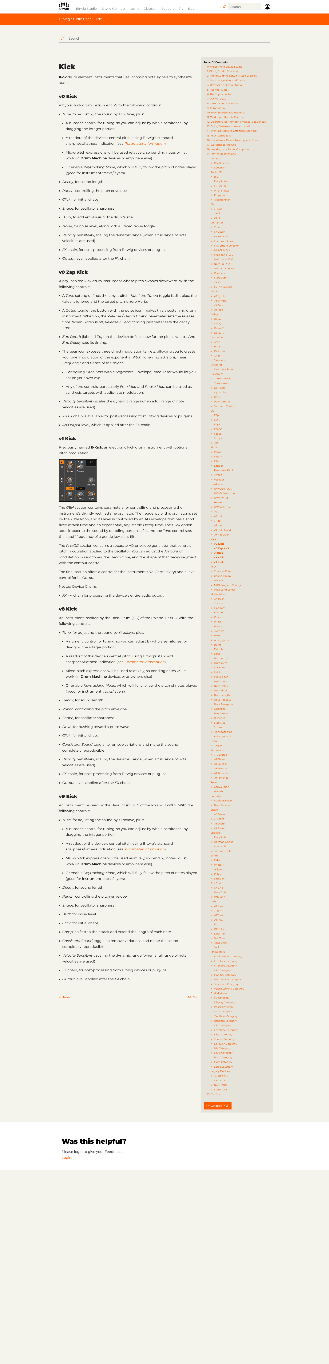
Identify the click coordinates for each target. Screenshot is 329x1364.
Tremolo (219, 630)
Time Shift (220, 942)
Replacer (219, 273)
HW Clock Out (223, 488)
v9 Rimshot (221, 777)
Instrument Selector (226, 245)
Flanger (219, 612)
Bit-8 (217, 346)
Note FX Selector (224, 268)
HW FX (218, 502)
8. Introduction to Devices (223, 103)
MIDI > (193, 997)
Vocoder (219, 479)
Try (181, 8)
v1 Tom (218, 910)
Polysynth (220, 874)
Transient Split (223, 850)
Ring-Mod (220, 195)
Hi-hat (215, 511)
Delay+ (218, 318)
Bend (217, 644)
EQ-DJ (218, 429)
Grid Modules (219, 993)
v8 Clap (218, 213)
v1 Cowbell (220, 754)
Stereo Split (221, 277)
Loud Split (220, 846)
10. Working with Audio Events (226, 112)
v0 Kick (219, 543)
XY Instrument (223, 286)
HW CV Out (221, 497)
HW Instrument (223, 506)
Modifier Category (225, 974)
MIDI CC (219, 580)
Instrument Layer (225, 241)
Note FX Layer (222, 263)
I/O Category (221, 997)
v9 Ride (218, 309)
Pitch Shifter (221, 190)
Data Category (223, 1011)
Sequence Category (226, 984)
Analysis (216, 158)
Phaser (218, 621)
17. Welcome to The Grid (221, 144)
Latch (217, 672)
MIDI (213, 566)
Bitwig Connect (113, 8)
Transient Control (224, 406)
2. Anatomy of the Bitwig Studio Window (232, 75)
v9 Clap (218, 217)
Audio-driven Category (228, 956)
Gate (217, 396)
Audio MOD (221, 1075)
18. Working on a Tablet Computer (228, 149)
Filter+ (218, 456)
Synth (214, 855)
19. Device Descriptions (221, 153)
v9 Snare (219, 828)
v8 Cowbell (221, 763)
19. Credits (213, 1094)
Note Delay (221, 685)
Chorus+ (219, 598)
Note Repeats (222, 699)
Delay (214, 314)
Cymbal (215, 291)
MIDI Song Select (224, 589)
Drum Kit (216, 364)
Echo (217, 653)
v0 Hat (218, 516)
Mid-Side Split (223, 250)
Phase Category (223, 1006)
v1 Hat (217, 520)
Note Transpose (223, 704)
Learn (134, 8)
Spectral (216, 832)
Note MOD (220, 1084)
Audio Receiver (223, 800)
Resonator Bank (224, 470)
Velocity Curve (223, 736)
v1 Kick (218, 552)
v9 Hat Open (222, 534)
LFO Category (222, 970)
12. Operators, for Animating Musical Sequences (236, 121)
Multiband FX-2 (223, 254)
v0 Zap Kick (222, 548)
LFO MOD (220, 1080)
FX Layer (219, 231)
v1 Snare (219, 818)
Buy (191, 8)
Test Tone (219, 938)
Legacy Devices (220, 1071)
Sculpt (218, 438)
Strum (218, 727)
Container (217, 222)
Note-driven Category (227, 979)
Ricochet (219, 717)
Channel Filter (223, 571)
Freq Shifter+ (222, 181)
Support (167, 8)
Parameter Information (145, 143)
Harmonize (221, 658)
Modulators (218, 951)
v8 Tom (218, 915)
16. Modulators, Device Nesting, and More (232, 140)
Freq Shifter (221, 186)
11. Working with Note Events (225, 117)
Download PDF (217, 1106)
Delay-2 (219, 328)
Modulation (218, 594)
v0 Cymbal (220, 296)
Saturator (219, 360)
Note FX (215, 635)
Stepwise (219, 722)
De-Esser (219, 387)
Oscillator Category (226, 1016)
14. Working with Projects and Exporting (232, 130)
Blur (216, 176)
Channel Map (222, 575)
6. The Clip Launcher (219, 94)
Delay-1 (218, 323)
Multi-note (220, 681)
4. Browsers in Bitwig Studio (224, 84)
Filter (214, 447)
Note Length (222, 695)
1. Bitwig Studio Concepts (222, 71)
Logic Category (223, 1066)
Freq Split (220, 837)
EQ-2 (217, 419)
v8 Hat (218, 525)
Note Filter (220, 690)
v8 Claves (219, 759)
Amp (217, 341)
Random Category (225, 1020)
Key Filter (220, 667)
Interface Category (225, 965)
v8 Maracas (221, 768)
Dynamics (217, 373)
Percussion (217, 750)
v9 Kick (219, 561)
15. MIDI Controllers (219, 135)
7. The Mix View (216, 98)
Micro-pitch (221, 676)
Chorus (218, 603)
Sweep (218, 474)
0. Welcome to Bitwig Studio (224, 66)
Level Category (223, 1052)
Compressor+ (222, 378)
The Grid (216, 883)
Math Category (223, 1061)
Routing (216, 795)
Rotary (218, 626)
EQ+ (216, 415)
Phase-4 (219, 864)
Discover (150, 8)
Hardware (217, 484)
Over (217, 355)
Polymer (219, 869)
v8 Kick (219, 557)
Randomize (221, 713)
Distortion (217, 337)
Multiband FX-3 (223, 259)
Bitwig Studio (86, 8)
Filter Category (223, 1034)
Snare (214, 809)
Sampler (219, 878)
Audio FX (216, 172)
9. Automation (216, 107)
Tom (213, 901)
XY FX (217, 282)
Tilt (216, 442)
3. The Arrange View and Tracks (226, 80)
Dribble (219, 649)
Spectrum (220, 167)
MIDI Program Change (228, 585)
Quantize (220, 708)
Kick (213, 539)
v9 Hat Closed (222, 530)
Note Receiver (222, 805)
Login (66, 1158)
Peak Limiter (222, 401)
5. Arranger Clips (217, 89)
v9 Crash (219, 305)
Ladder (218, 465)
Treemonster (222, 199)
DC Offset (220, 929)
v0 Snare (219, 814)
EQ (212, 410)
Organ (215, 740)
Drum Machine (223, 369)
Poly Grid (219, 896)
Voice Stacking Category (229, 988)
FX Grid (218, 887)
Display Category (224, 1002)
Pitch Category (223, 1057)
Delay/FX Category (225, 1043)
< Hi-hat (65, 997)
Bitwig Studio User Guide (80, 19)
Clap (213, 204)
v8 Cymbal (220, 300)
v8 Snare (219, 823)
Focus (217, 433)
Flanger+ (219, 607)
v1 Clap (218, 208)
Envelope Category (226, 961)
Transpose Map (223, 731)
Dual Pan (220, 933)
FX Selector (221, 236)
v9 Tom (218, 919)
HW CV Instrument (225, 493)
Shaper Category (224, 1039)
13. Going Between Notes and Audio (229, 126)
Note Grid (220, 892)
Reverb (215, 782)
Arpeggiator (221, 640)
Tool (216, 947)
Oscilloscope (222, 162)
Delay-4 (219, 332)
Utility (214, 924)
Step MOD (220, 1089)
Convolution (221, 786)
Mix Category (222, 1048)
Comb (218, 451)
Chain (217, 227)
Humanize (220, 662)
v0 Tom (218, 905)
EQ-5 (217, 424)
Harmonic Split (223, 841)
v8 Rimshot (221, 773)
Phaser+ (219, 617)
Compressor (221, 383)
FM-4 (217, 860)
